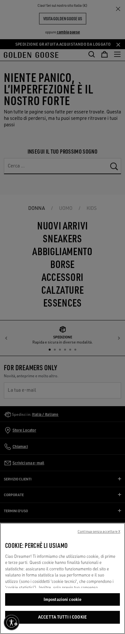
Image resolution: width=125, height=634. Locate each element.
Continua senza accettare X (99, 531)
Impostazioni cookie (62, 599)
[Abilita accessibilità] (11, 622)
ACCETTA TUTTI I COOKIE (62, 617)
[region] (62, 578)
